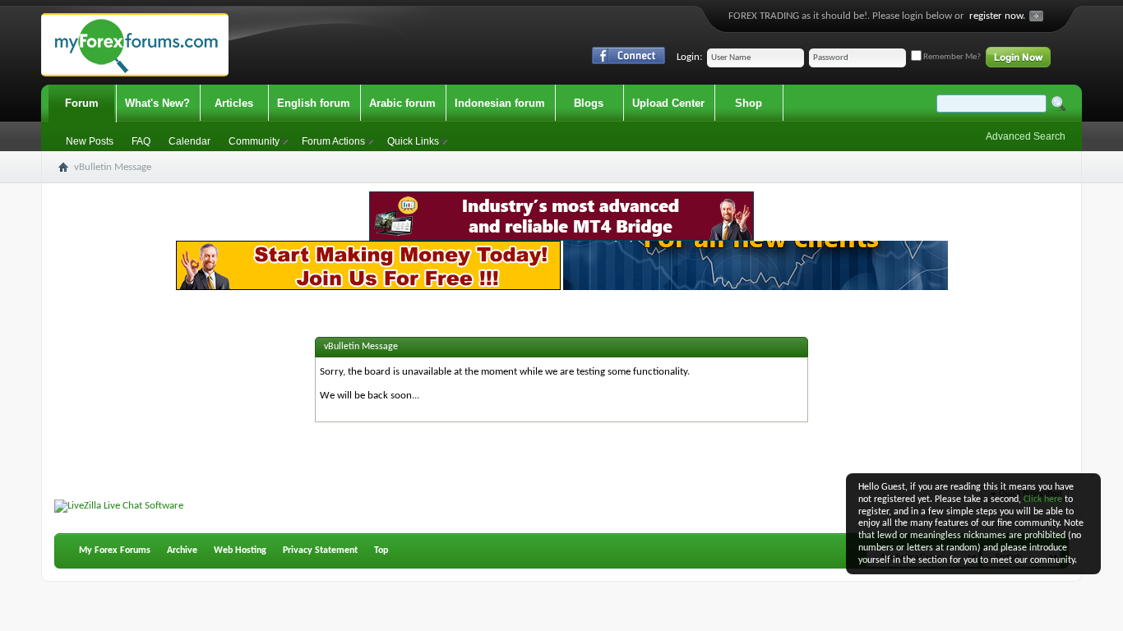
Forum (82, 103)
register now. (997, 16)
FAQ (141, 141)
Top (381, 550)
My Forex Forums (114, 550)
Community (254, 141)
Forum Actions (333, 141)
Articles (234, 103)
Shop (748, 103)
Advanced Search (1025, 136)
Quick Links (413, 141)
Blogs (588, 103)
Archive (182, 550)
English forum (313, 103)
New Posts (89, 141)
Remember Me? (951, 57)
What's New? (157, 103)
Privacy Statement (320, 550)
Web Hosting (240, 550)
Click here (1043, 499)
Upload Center (668, 103)
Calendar (189, 141)
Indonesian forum (500, 103)
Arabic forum (402, 103)
